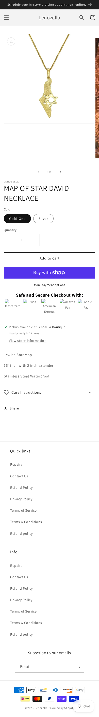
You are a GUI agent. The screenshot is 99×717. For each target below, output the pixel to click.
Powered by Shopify (61, 708)
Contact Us (19, 476)
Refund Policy (21, 487)
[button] (6, 17)
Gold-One (17, 218)
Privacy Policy (21, 499)
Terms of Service (23, 510)
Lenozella (41, 708)
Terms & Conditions (26, 522)
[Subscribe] (78, 667)
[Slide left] (38, 172)
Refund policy (21, 533)
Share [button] (14, 408)
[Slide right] (60, 172)
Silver (43, 218)
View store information (27, 340)
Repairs (16, 464)
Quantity (10, 230)
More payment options (49, 285)
